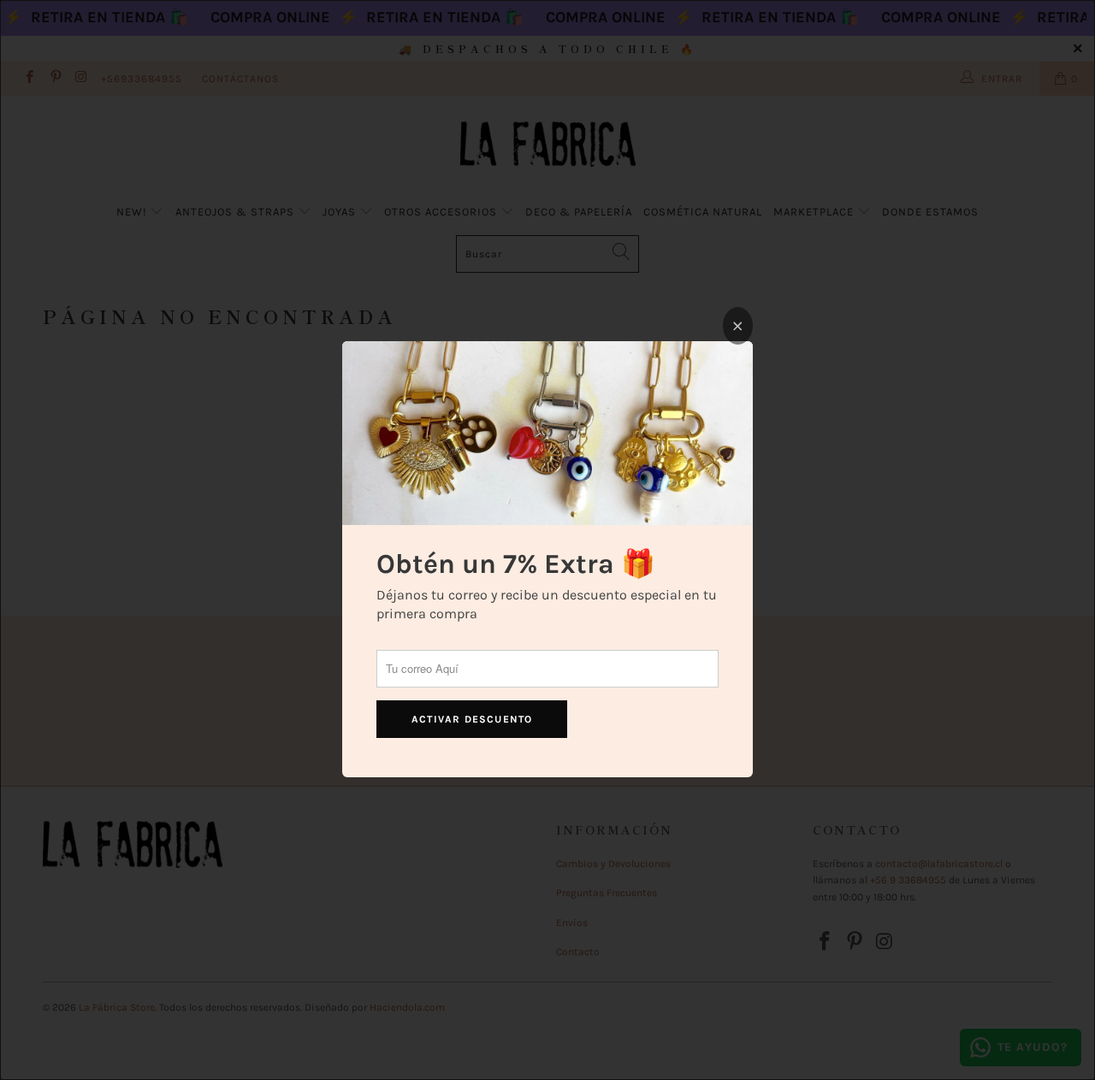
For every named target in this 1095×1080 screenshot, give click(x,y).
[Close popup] (738, 326)
